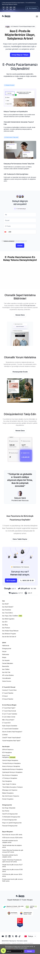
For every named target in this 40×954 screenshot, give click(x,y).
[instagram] (6, 936)
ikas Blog (5, 625)
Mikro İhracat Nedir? (8, 720)
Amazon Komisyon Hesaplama (11, 766)
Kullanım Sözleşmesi (17, 943)
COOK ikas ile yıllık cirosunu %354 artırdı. (12, 875)
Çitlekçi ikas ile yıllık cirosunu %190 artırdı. (12, 870)
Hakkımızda (5, 645)
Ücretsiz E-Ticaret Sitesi (9, 690)
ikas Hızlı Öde (6, 672)
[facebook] (16, 936)
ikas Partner (5, 811)
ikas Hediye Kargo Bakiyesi (10, 630)
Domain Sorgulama (7, 799)
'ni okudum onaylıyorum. (15, 241)
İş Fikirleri (5, 734)
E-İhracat (5, 696)
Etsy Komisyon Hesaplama (10, 775)
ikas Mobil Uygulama (8, 619)
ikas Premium (6, 627)
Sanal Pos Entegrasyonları (10, 814)
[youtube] (3, 936)
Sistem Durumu (6, 681)
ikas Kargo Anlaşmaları (8, 808)
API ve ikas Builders (8, 675)
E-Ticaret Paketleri (7, 693)
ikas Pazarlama (6, 610)
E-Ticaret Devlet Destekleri (10, 728)
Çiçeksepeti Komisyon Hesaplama (12, 772)
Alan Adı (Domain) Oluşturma (10, 796)
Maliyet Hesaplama (7, 793)
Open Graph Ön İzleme (9, 784)
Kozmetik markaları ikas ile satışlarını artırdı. (10, 841)
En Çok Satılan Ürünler (8, 717)
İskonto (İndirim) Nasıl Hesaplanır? (12, 731)
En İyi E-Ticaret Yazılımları (9, 714)
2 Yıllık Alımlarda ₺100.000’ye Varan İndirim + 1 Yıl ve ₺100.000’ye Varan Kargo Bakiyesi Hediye (19, 3)
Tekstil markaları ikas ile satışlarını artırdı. (12, 846)
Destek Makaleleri (7, 663)
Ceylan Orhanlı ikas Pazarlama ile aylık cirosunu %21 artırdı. (12, 860)
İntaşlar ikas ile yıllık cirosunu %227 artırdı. (12, 865)
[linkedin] (9, 936)
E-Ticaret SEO (6, 723)
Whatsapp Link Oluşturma (9, 790)
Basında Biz (5, 666)
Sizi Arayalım (5, 660)
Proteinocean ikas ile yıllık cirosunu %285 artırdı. (12, 880)
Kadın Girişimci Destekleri (9, 725)
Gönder (20, 245)
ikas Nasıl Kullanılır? (7, 607)
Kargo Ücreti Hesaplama (8, 756)
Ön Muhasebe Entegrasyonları (11, 817)
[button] (5, 232)
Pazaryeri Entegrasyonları (9, 825)
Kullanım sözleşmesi (9, 241)
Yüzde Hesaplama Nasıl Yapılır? (11, 740)
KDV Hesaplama (7, 752)
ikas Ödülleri (5, 669)
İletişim (4, 657)
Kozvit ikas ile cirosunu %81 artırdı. (12, 834)
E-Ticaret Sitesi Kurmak (9, 711)
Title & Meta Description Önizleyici (12, 787)
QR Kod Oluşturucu (7, 749)
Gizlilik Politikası (6, 943)
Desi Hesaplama (7, 781)
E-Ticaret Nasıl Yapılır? (8, 708)
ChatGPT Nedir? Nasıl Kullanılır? (11, 737)
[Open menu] (37, 16)
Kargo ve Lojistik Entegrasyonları (12, 822)
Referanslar (5, 654)
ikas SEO (4, 622)
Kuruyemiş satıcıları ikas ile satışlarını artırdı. (10, 856)
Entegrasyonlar (6, 648)
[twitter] (13, 936)
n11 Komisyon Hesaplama (9, 778)
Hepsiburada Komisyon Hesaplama (12, 769)
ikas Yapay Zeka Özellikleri (12, 616)
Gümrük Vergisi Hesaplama (10, 760)
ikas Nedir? (5, 604)
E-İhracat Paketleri (7, 699)
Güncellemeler (6, 678)
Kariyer (4, 651)
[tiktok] (19, 936)
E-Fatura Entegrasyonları (9, 820)
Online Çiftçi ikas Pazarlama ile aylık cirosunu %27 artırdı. (12, 851)
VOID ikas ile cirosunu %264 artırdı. (12, 837)
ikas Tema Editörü (7, 613)
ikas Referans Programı (9, 633)
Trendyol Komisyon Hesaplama (11, 763)
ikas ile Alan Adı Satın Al (9, 636)
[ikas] (6, 16)
